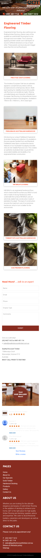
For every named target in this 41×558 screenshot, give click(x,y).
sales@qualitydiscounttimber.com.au (16, 343)
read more (12, 432)
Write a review (20, 454)
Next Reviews (20, 451)
